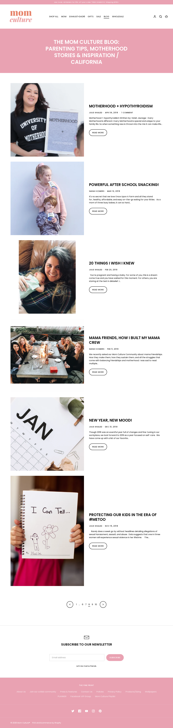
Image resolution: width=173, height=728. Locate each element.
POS (34, 723)
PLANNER (62, 696)
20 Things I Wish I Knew (111, 263)
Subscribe (115, 657)
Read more (98, 132)
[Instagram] (93, 711)
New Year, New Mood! (110, 420)
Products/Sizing (133, 691)
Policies (100, 691)
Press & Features (68, 691)
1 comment (127, 112)
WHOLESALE (118, 16)
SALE (98, 16)
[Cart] (166, 16)
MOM (63, 16)
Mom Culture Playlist (105, 696)
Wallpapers (151, 691)
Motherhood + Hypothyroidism (121, 106)
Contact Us (86, 691)
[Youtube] (86, 711)
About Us (21, 691)
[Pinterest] (100, 711)
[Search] (160, 16)
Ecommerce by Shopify (50, 723)
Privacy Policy (114, 691)
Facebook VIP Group (80, 696)
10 (96, 604)
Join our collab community (43, 691)
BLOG (106, 16)
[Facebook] (79, 711)
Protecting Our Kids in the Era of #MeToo (123, 517)
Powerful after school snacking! (124, 184)
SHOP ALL (53, 16)
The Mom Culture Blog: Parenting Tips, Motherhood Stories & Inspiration (86, 48)
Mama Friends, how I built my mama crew (124, 340)
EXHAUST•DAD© (77, 16)
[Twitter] (73, 711)
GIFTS (90, 16)
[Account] (155, 16)
